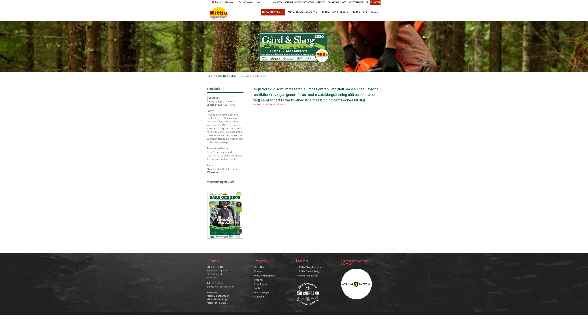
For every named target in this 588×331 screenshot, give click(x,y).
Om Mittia (277, 2)
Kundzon (375, 2)
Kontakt (289, 2)
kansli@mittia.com (224, 2)
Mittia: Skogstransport (301, 12)
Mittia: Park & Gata (364, 12)
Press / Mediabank (304, 2)
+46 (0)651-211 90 (251, 2)
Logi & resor (333, 2)
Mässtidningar (356, 2)
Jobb (343, 2)
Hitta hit (320, 2)
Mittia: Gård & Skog (333, 12)
